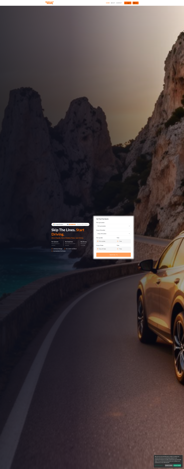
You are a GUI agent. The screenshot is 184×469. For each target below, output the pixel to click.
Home (108, 3)
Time (118, 237)
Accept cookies (177, 465)
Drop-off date (99, 245)
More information (159, 465)
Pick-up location (100, 222)
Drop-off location (100, 230)
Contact (119, 3)
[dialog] (168, 461)
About (113, 3)
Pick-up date (99, 237)
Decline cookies (168, 465)
